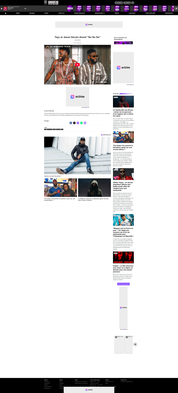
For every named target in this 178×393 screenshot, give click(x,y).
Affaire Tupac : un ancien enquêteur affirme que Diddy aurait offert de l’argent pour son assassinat (123, 186)
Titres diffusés (150, 13)
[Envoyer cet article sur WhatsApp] (81, 123)
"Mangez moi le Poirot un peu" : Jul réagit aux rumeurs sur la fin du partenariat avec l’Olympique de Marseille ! (123, 232)
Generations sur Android (81, 383)
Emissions (46, 381)
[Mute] (25, 9)
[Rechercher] (132, 2)
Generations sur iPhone (81, 381)
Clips (106, 383)
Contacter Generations (127, 381)
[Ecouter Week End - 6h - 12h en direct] (123, 42)
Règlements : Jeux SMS (96, 385)
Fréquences (169, 13)
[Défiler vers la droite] (135, 344)
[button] (119, 344)
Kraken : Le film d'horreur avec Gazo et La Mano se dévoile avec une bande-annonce (123, 269)
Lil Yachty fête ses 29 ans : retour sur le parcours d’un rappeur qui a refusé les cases (123, 113)
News (18, 13)
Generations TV (100, 13)
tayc (62, 129)
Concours (132, 13)
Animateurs (47, 383)
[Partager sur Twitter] (74, 123)
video (54, 129)
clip (45, 129)
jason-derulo (49, 129)
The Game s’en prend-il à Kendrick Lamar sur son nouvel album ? (123, 147)
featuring (58, 129)
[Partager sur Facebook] (70, 123)
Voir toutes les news (123, 284)
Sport (46, 13)
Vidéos (117, 13)
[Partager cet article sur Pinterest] (77, 123)
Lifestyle (61, 13)
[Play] (2, 8)
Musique (32, 13)
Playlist (46, 385)
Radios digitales (79, 13)
